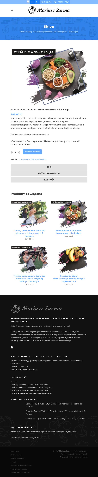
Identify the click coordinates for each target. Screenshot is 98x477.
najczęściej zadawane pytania (40, 360)
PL (32, 2)
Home (22, 31)
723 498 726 (22, 366)
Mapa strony (15, 451)
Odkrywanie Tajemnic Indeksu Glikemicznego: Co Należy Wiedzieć (55, 418)
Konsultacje (25, 159)
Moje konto (46, 2)
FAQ (26, 360)
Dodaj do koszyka (32, 152)
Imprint (13, 462)
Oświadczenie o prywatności (20, 473)
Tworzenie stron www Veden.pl (73, 457)
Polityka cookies (16, 455)
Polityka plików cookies (19, 469)
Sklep (29, 31)
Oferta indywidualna (38, 159)
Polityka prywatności (18, 458)
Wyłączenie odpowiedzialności (21, 465)
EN (37, 2)
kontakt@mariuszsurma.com (26, 369)
